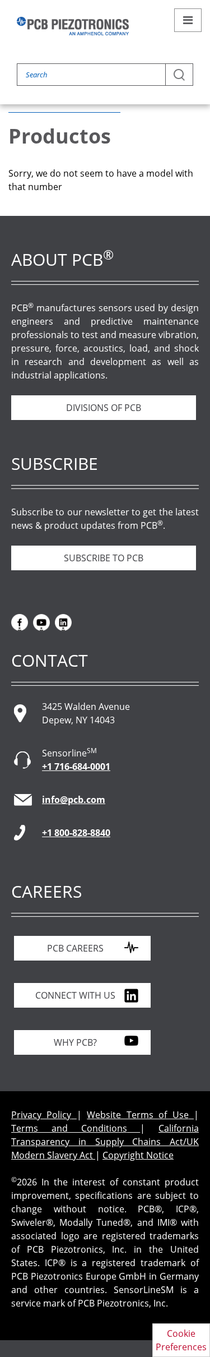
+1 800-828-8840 (76, 833)
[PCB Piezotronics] (73, 26)
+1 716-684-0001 (76, 766)
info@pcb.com (73, 799)
